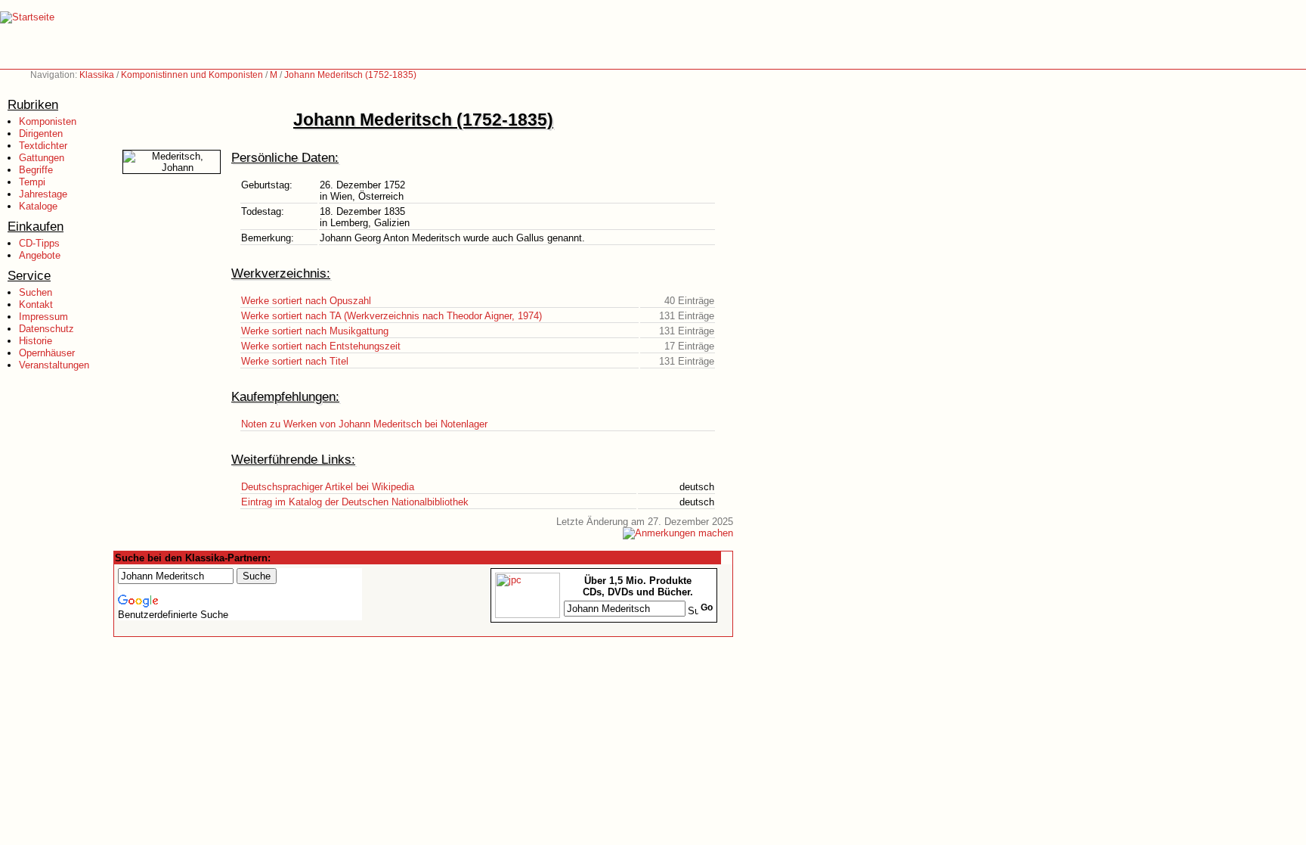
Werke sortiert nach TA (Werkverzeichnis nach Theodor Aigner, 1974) (391, 316)
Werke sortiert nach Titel (294, 361)
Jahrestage (43, 194)
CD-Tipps (39, 243)
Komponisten (47, 121)
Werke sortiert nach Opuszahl (306, 300)
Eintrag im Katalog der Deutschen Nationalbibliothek (355, 502)
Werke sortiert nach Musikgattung (314, 331)
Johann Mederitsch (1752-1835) (350, 75)
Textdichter (43, 145)
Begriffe (36, 170)
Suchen (35, 292)
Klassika (96, 75)
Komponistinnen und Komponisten (192, 75)
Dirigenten (41, 133)
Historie (35, 340)
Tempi (32, 182)
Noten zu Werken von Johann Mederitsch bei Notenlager (364, 424)
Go (707, 607)
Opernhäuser (47, 353)
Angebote (39, 255)
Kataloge (38, 206)
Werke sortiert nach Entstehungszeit (321, 346)
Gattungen (41, 157)
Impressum (43, 316)
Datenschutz (46, 328)
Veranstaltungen (54, 365)
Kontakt (36, 304)
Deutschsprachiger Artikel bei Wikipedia (327, 486)
